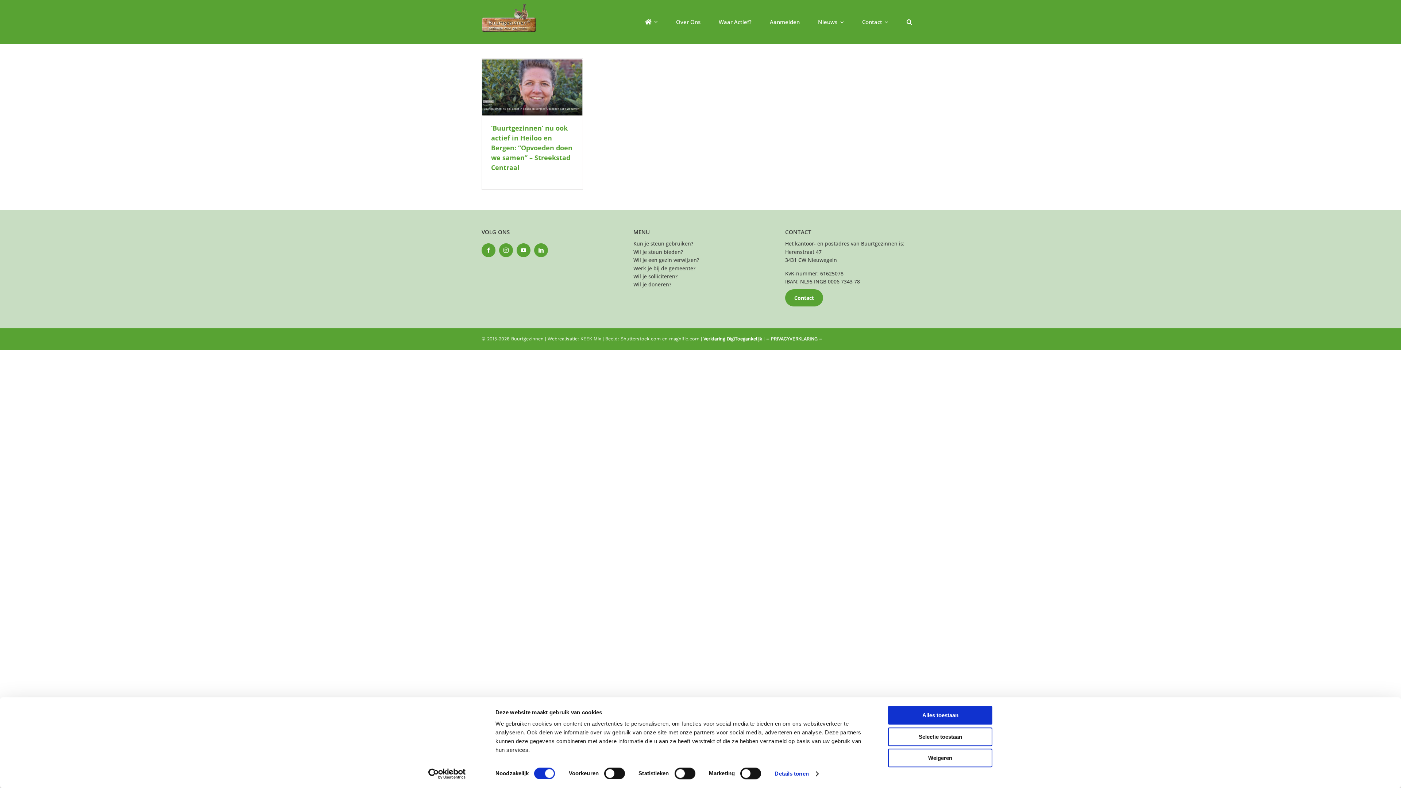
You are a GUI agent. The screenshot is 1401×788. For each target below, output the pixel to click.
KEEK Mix (590, 338)
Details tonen (791, 773)
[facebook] (488, 250)
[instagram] (506, 250)
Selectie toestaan (940, 737)
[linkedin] (541, 250)
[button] (909, 22)
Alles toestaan (940, 715)
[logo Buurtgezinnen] (509, 6)
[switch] (614, 773)
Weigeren (940, 758)
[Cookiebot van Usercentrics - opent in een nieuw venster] (447, 773)
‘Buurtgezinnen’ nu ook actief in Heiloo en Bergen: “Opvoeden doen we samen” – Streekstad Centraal (531, 148)
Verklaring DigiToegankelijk (732, 338)
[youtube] (523, 250)
